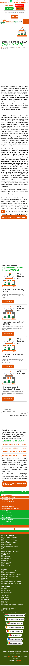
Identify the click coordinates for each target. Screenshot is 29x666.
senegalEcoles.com (16, 643)
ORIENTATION (5, 587)
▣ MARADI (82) (6, 558)
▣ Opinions (4, 601)
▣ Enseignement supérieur (9, 542)
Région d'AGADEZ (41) (6, 495)
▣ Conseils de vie (6, 592)
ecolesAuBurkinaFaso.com (16, 615)
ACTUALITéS (5, 595)
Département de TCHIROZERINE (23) (10, 508)
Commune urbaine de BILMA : (14, 444)
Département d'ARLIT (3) (7, 499)
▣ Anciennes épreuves (8, 573)
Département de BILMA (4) (8, 501)
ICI (3, 211)
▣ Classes (4, 578)
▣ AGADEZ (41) (6, 553)
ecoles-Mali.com (16, 635)
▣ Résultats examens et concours (11, 574)
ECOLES (4, 569)
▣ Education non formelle (8, 548)
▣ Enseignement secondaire (9, 541)
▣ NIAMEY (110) (6, 560)
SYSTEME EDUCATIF (8, 535)
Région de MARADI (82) (6, 515)
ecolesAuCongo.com (16, 623)
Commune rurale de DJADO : (14, 451)
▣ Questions (5, 603)
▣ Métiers (4, 589)
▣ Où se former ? (6, 590)
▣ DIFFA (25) (5, 555)
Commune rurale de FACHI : (14, 455)
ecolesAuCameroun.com (16, 619)
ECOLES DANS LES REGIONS (10, 551)
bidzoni (19, 660)
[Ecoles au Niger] (11, 21)
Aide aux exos (20, 8)
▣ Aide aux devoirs (6, 580)
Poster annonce (9, 8)
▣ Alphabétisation (6, 544)
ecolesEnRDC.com (16, 639)
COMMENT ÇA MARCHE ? (9, 608)
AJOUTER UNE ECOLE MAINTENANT (14, 217)
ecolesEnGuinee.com (16, 631)
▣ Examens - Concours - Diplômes (11, 582)
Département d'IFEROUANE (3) (9, 504)
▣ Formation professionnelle (9, 546)
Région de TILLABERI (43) (7, 519)
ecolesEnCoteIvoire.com (16, 627)
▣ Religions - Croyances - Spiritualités (12, 604)
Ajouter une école (19, 5)
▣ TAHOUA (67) (6, 562)
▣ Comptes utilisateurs (8, 610)
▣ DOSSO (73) (5, 557)
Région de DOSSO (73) (6, 513)
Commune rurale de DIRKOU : (14, 448)
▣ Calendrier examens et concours (11, 583)
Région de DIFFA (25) (5, 510)
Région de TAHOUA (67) (6, 517)
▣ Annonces (5, 597)
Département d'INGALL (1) (8, 506)
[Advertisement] (14, 68)
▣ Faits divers (5, 599)
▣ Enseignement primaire (8, 539)
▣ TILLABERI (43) (6, 564)
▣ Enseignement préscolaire (9, 537)
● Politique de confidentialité (14, 651)
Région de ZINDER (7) (6, 521)
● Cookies (4, 651)
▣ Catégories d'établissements (10, 576)
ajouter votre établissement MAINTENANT (14, 484)
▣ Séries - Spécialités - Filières (10, 571)
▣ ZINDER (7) (5, 566)
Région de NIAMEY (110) (6, 524)
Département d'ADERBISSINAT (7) (9, 497)
